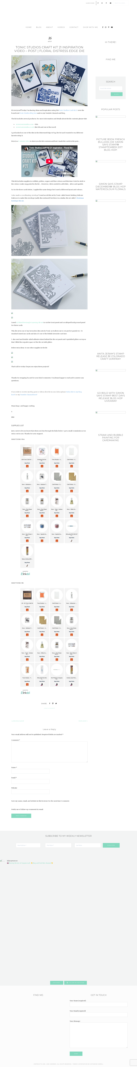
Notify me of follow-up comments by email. (27, 809)
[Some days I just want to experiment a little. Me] (126, 900)
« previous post (17, 721)
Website (14, 788)
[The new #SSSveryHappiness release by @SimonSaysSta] (103, 893)
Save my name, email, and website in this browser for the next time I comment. (40, 801)
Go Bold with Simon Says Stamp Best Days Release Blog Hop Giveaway (110, 397)
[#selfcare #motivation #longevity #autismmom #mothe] (11, 871)
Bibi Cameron (68, 16)
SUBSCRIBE (90, 3)
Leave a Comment (49, 708)
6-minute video (24, 141)
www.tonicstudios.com (24, 124)
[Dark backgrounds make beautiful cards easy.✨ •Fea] (57, 900)
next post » (83, 721)
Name (14, 767)
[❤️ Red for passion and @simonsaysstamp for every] (80, 905)
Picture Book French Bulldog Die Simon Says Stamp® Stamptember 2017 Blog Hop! (110, 144)
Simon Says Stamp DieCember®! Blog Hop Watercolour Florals (111, 187)
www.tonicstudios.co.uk (25, 127)
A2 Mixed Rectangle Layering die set (29, 322)
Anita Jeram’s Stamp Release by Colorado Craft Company (110, 356)
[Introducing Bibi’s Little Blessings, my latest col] (34, 923)
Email (14, 778)
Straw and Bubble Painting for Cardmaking (110, 438)
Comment (15, 740)
